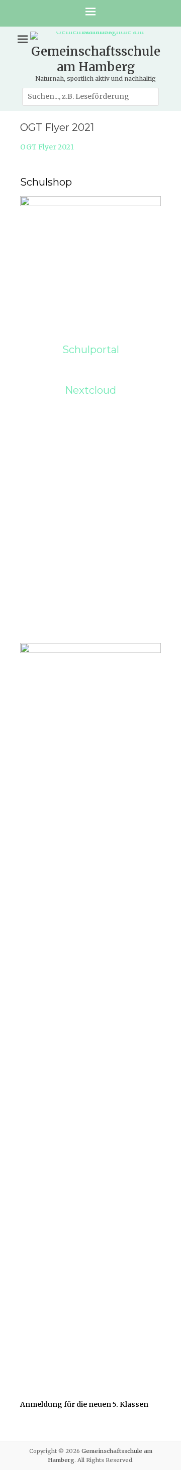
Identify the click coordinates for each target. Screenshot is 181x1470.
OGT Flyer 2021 (47, 146)
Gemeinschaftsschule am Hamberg (95, 59)
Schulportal (90, 350)
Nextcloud (90, 390)
